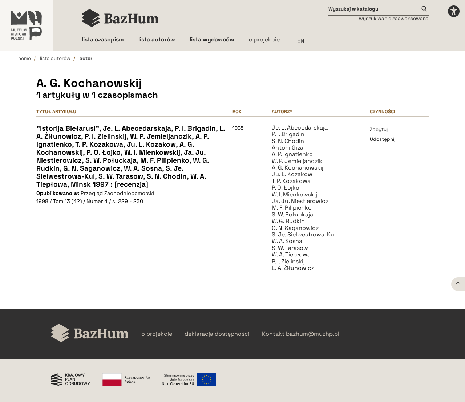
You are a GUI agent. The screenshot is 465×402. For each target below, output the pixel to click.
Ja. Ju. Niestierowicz (300, 201)
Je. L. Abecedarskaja (300, 127)
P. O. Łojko (285, 187)
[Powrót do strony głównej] (90, 334)
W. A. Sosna (287, 241)
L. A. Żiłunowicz (293, 268)
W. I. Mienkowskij (294, 194)
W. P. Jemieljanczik (297, 161)
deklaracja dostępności (217, 334)
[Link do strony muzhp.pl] (26, 25)
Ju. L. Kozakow (292, 174)
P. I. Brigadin (288, 134)
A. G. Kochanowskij (297, 167)
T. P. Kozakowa (291, 181)
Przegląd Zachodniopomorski (117, 193)
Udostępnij (382, 139)
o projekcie (264, 39)
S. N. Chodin (288, 141)
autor (86, 58)
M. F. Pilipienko (292, 207)
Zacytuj (379, 129)
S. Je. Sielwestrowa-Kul (304, 234)
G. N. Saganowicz (295, 228)
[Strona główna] (120, 18)
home (24, 58)
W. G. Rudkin (288, 221)
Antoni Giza (287, 147)
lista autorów (55, 58)
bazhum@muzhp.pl (312, 334)
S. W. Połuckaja (292, 214)
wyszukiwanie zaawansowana (394, 18)
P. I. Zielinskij (288, 261)
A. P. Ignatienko (292, 154)
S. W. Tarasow (290, 248)
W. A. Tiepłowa (291, 254)
